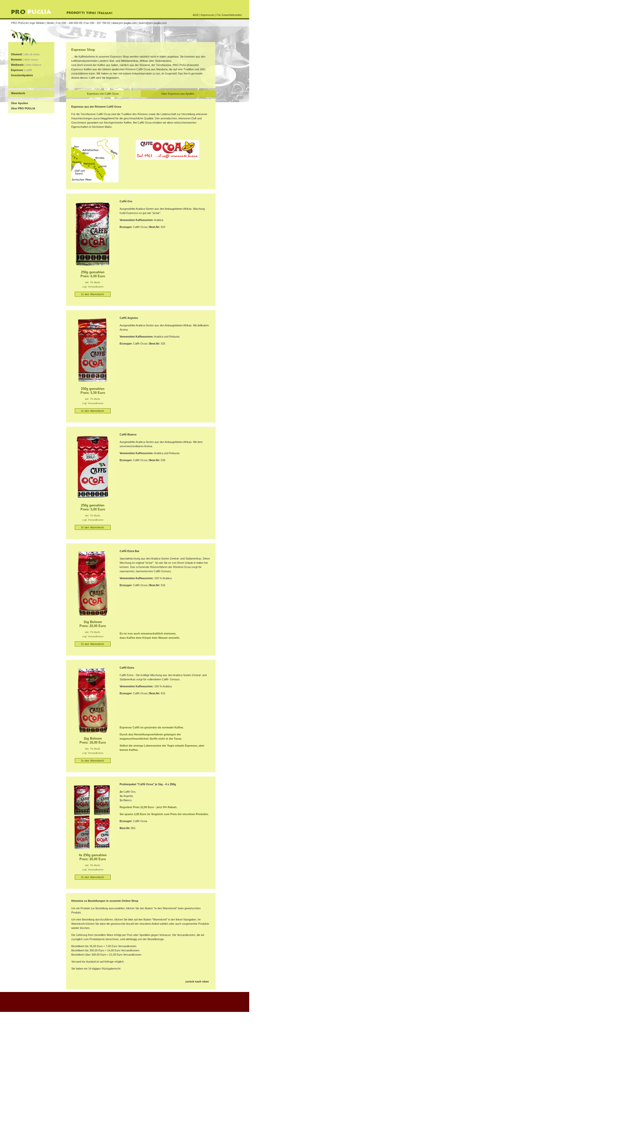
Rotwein (24, 59)
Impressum (207, 14)
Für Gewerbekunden (229, 14)
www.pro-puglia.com (124, 22)
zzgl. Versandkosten (92, 286)
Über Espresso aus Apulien (177, 93)
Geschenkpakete (21, 75)
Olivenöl (25, 54)
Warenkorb (18, 93)
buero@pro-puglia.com (153, 22)
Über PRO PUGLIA (23, 108)
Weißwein (26, 64)
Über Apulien (19, 103)
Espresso (21, 70)
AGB (195, 14)
